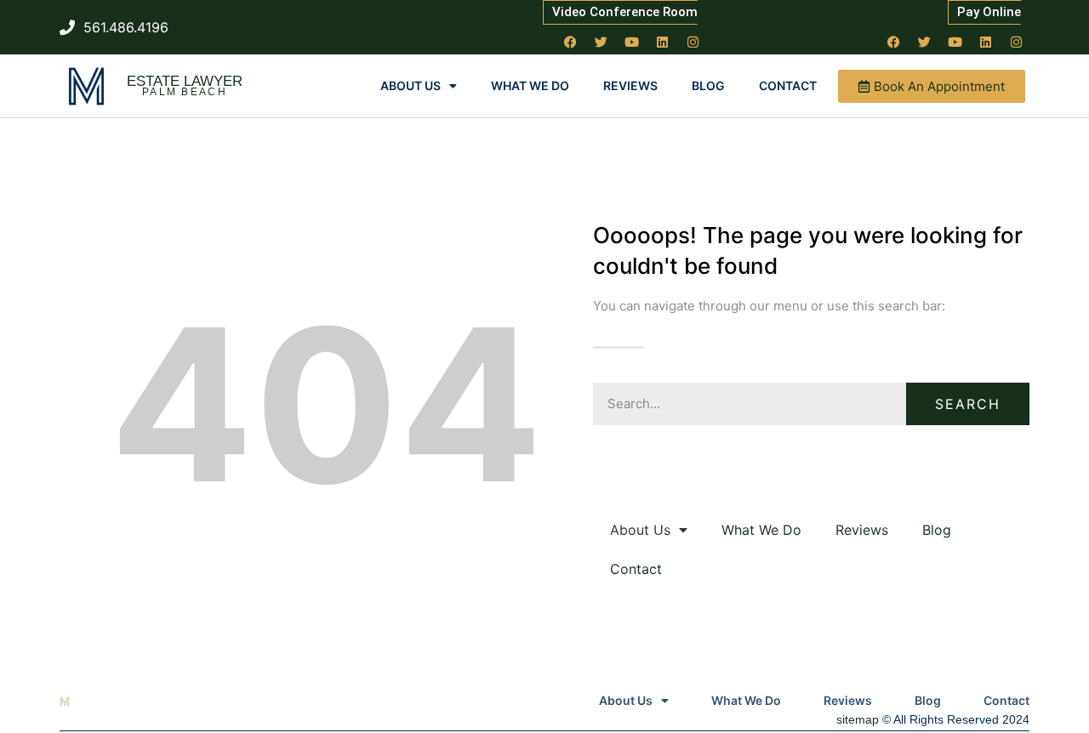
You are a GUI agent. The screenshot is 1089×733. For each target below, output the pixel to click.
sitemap (857, 719)
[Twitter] (601, 41)
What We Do (530, 85)
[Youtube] (632, 41)
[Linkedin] (663, 41)
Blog (708, 85)
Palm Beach (184, 92)
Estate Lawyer (184, 81)
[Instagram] (693, 41)
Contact (788, 85)
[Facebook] (571, 41)
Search (968, 403)
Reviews (630, 85)
